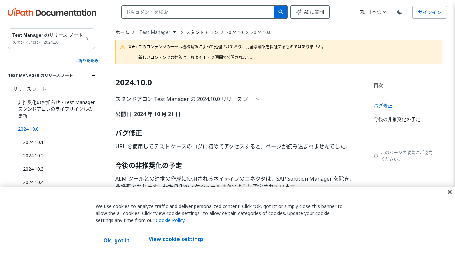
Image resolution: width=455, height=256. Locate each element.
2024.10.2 (33, 155)
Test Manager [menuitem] (154, 32)
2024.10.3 (33, 168)
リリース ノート (30, 88)
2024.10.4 (33, 182)
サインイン (429, 12)
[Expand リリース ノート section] (93, 89)
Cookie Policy (170, 220)
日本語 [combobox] (370, 11)
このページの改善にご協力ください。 (407, 155)
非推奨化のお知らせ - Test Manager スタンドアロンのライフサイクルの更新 (56, 109)
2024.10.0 (28, 128)
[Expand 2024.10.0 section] (93, 129)
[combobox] (199, 12)
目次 (378, 85)
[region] (227, 221)
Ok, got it (116, 240)
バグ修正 (128, 133)
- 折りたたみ (87, 61)
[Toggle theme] (399, 12)
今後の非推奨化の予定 (148, 165)
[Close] (450, 192)
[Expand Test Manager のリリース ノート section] (93, 76)
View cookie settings (176, 239)
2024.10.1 (33, 142)
